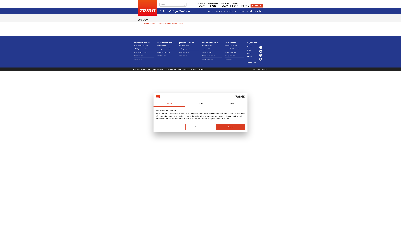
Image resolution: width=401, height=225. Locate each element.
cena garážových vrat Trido (232, 49)
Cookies (161, 69)
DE (261, 11)
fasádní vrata (138, 59)
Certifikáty (201, 69)
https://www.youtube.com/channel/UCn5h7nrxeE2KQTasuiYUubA (260, 51)
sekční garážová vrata (140, 49)
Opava (249, 56)
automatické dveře (207, 45)
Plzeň (249, 53)
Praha (249, 50)
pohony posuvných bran (163, 52)
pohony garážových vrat (163, 49)
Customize (199, 127)
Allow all (230, 127)
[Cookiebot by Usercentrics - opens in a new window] (236, 96)
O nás (210, 11)
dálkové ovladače (161, 56)
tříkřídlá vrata (228, 59)
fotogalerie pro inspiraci (231, 52)
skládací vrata (183, 56)
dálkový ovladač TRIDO (231, 45)
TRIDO (140, 23)
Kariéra (227, 11)
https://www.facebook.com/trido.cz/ (260, 47)
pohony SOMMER (161, 45)
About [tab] (232, 103)
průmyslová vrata (184, 45)
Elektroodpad (182, 69)
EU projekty (192, 69)
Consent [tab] (169, 103)
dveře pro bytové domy (208, 59)
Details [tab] (200, 103)
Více (254, 11)
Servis (248, 11)
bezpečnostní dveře (207, 52)
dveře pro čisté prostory (208, 56)
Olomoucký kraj (164, 23)
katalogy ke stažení (230, 56)
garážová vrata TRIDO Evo (141, 45)
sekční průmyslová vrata (186, 49)
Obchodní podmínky (139, 69)
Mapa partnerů (238, 11)
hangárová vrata (184, 52)
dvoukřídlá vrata (138, 56)
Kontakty (218, 11)
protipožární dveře (207, 49)
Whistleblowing (171, 69)
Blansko (250, 47)
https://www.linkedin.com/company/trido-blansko (260, 59)
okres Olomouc (177, 23)
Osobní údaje (152, 69)
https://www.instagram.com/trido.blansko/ (260, 55)
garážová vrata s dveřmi (141, 52)
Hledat (184, 5)
